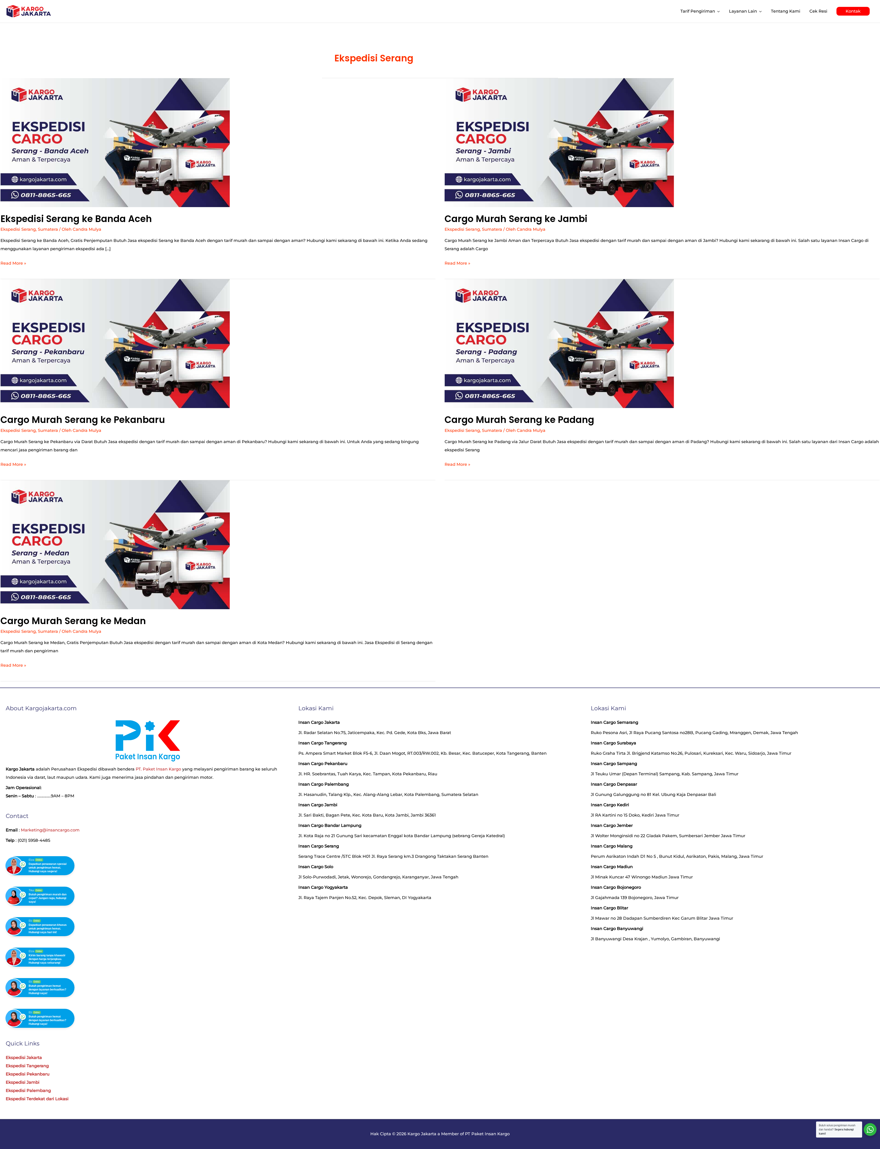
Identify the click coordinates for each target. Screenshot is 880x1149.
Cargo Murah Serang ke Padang (519, 419)
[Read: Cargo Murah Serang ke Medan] (115, 544)
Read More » (13, 262)
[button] (853, 11)
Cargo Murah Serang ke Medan (73, 620)
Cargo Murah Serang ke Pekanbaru (82, 419)
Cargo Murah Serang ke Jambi (516, 218)
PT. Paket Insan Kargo (158, 769)
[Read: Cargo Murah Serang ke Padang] (559, 343)
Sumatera (48, 229)
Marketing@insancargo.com (50, 830)
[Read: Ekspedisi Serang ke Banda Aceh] (115, 142)
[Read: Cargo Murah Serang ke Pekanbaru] (115, 343)
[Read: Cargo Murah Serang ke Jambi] (559, 142)
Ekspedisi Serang (18, 229)
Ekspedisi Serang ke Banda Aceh (76, 218)
